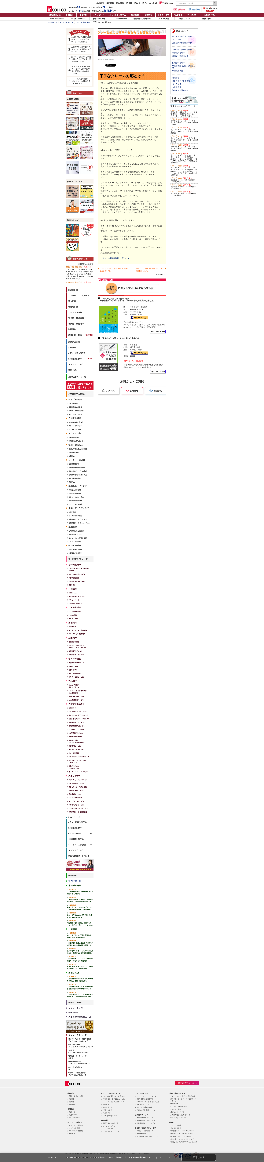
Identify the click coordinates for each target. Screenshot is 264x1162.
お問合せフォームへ (187, 1083)
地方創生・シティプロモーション (148, 1136)
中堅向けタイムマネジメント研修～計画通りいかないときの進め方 (80, 958)
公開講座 (70, 14)
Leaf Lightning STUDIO (110, 1115)
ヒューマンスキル (109, 1129)
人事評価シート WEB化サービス (114, 1099)
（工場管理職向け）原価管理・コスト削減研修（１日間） (80, 891)
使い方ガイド (107, 1107)
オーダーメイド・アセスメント (79, 772)
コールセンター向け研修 (182, 50)
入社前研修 (176, 87)
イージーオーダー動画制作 (78, 630)
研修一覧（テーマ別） (76, 1096)
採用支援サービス (75, 452)
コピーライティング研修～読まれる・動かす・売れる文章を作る (80, 935)
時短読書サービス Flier (76, 655)
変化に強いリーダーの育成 (78, 471)
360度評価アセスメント (77, 733)
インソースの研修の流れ (178, 1106)
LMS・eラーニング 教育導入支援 (148, 1102)
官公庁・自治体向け (77, 318)
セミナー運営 (163, 14)
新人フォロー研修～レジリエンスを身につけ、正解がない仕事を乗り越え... (80, 951)
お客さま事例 (107, 1110)
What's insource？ (57, 18)
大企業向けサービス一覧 (145, 1118)
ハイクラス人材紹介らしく (75, 1068)
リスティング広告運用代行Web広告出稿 (78, 692)
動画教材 (135, 14)
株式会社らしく (175, 1128)
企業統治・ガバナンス (76, 534)
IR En (144, 3)
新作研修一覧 (74, 881)
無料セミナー (206, 18)
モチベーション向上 (75, 504)
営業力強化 (72, 512)
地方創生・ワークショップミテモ (77, 1057)
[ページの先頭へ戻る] (161, 275)
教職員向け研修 (178, 53)
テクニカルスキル (109, 1126)
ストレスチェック (76, 364)
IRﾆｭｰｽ (137, 3)
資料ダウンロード (185, 18)
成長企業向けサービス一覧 (146, 1123)
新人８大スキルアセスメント (78, 715)
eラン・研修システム (76, 353)
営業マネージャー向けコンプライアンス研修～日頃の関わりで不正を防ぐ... (80, 907)
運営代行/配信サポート (76, 663)
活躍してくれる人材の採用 (78, 449)
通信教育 (148, 14)
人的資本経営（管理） (76, 422)
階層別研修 (73, 289)
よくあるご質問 (175, 1109)
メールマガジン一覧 (66, 22)
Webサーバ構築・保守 (76, 696)
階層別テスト (73, 708)
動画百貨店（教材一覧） (111, 1123)
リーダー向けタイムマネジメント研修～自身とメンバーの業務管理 (80, 966)
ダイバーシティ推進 (75, 414)
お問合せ (181, 9)
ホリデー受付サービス (76, 677)
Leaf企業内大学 (75, 358)
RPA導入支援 (73, 619)
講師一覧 (72, 585)
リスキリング (98, 14)
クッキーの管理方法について (140, 1157)
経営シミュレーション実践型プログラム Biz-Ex (77, 646)
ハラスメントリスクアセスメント (79, 757)
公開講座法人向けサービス (142, 18)
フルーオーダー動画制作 (77, 634)
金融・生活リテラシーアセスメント (80, 719)
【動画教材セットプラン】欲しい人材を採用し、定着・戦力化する (80, 978)
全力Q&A (153, 3)
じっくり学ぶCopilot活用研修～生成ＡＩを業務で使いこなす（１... (79, 915)
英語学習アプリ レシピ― (77, 651)
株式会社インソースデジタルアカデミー (182, 1131)
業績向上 (72, 482)
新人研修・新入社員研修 (182, 36)
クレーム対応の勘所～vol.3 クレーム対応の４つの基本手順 (81, 81)
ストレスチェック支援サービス (113, 1102)
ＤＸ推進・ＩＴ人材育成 (79, 295)
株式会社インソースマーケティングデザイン (182, 1133)
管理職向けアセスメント (77, 441)
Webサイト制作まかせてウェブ (74, 686)
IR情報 (129, 3)
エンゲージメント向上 (76, 497)
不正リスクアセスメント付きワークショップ (77, 761)
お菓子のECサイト (100, 18)
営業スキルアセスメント (77, 722)
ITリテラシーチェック (76, 750)
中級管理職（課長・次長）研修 (184, 67)
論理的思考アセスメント (77, 726)
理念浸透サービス (75, 794)
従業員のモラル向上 (75, 501)
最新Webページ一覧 (177, 1112)
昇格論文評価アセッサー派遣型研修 (76, 741)
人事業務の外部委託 (75, 553)
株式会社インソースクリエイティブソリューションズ (183, 1142)
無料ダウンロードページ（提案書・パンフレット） (183, 1100)
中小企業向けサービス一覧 (146, 1120)
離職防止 (72, 456)
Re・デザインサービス (76, 801)
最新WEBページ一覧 (77, 376)
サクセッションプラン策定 (78, 538)
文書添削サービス (75, 746)
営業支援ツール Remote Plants (79, 523)
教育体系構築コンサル (76, 783)
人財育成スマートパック (77, 596)
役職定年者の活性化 (75, 407)
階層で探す (73, 1115)
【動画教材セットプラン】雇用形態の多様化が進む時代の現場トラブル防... (80, 986)
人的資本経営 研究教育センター (181, 1115)
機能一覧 (106, 1104)
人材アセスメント (143, 1104)
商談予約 (196, 9)
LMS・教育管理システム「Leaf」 (114, 1096)
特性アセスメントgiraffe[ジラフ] (75, 767)
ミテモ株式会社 (175, 1125)
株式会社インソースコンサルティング (181, 1139)
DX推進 (83, 14)
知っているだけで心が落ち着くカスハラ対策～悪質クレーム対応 (81, 59)
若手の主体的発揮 (75, 493)
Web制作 (178, 14)
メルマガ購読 (164, 18)
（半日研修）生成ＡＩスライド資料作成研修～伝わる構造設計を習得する (80, 943)
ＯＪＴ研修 (176, 39)
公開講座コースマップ (76, 604)
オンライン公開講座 (76, 1131)
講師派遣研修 (55, 14)
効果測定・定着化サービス (78, 581)
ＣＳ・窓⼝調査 (74, 753)
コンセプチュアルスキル (111, 1131)
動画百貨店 (72, 627)
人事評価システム (76, 839)
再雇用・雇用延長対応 (76, 411)
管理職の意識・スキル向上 (78, 475)
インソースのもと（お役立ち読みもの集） (183, 1096)
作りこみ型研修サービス (77, 574)
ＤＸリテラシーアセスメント (77, 712)
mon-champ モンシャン (178, 1118)
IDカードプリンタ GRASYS (78, 808)
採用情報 (110, 3)
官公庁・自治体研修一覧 (145, 1131)
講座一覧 (72, 1112)
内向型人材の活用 (75, 490)
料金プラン (106, 1113)
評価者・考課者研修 (180, 56)
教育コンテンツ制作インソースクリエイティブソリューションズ (80, 1046)
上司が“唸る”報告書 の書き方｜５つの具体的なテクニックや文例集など (81, 39)
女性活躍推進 (73, 404)
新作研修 (120, 3)
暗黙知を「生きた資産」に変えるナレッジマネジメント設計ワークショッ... (80, 923)
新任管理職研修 (74, 464)
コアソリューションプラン (78, 780)
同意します (199, 1157)
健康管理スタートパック (79, 855)
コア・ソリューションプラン (146, 1096)
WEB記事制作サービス (76, 700)
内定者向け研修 (178, 63)
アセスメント (193, 14)
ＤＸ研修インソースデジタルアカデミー (77, 1051)
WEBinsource (121, 18)
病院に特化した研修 (75, 549)
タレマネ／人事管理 (77, 844)
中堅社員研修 (177, 71)
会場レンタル (73, 666)
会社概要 (100, 3)
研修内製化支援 (74, 578)
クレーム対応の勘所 (83, 22)
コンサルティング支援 (181, 81)
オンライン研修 (74, 1128)
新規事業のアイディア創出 (77, 519)
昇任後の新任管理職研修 (182, 43)
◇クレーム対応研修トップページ (115, 258)
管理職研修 (73, 306)
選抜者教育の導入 (75, 437)
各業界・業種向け (76, 323)
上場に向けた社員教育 (76, 531)
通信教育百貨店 (74, 642)
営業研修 (175, 78)
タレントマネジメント (76, 426)
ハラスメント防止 (76, 312)
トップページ (52, 22)
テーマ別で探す (74, 1118)
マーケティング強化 (75, 516)
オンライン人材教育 (76, 1125)
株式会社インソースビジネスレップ (181, 1136)
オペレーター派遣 (75, 673)
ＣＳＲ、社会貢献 (75, 542)
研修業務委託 (141, 1133)
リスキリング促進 (75, 429)
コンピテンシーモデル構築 (78, 787)
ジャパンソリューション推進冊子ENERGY (79, 570)
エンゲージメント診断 (76, 729)
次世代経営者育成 (75, 478)
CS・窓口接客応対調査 (144, 1107)
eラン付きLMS (74, 833)
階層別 (71, 1099)
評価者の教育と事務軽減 (77, 468)
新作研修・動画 (80, 334)
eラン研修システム (117, 14)
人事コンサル (209, 14)
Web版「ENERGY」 (78, 18)
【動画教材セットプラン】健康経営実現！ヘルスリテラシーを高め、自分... (80, 994)
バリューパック (74, 600)
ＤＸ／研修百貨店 (75, 611)
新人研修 (72, 301)
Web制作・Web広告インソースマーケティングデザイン (79, 1062)
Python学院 (73, 615)
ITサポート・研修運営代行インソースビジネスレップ (77, 1074)
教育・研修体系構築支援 (145, 1099)
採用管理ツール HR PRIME (78, 812)
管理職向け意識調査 (75, 737)
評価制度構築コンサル (76, 790)
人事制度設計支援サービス (146, 1110)
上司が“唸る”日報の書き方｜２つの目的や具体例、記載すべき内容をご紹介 (81, 70)
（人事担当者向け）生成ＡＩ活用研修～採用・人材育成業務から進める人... (80, 899)
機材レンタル (73, 670)
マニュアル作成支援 (75, 798)
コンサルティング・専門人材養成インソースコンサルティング (79, 1040)
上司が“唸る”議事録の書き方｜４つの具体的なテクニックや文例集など (81, 49)
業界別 (71, 1102)
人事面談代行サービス (76, 805)
